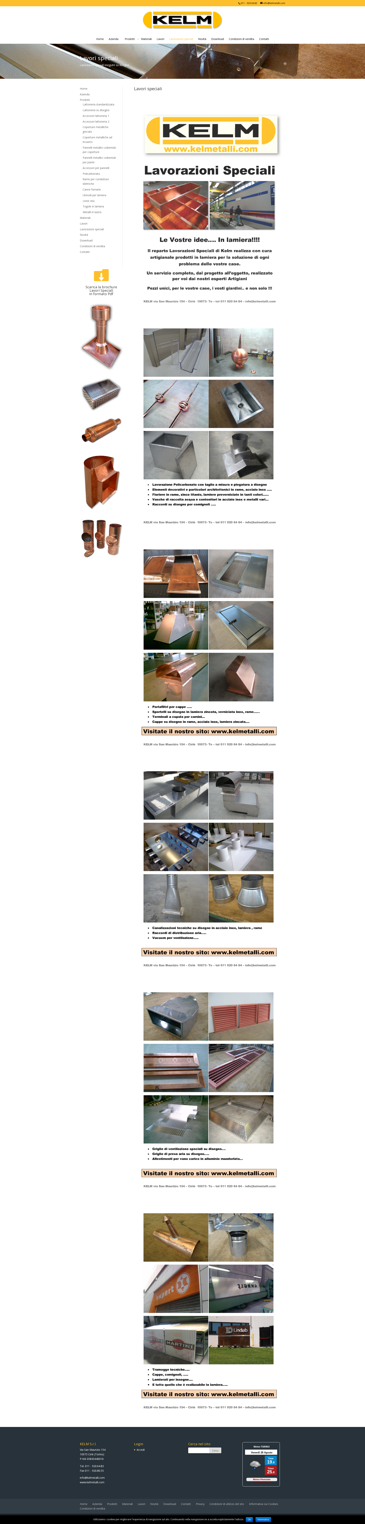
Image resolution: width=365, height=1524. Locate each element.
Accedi (141, 1450)
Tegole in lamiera (93, 206)
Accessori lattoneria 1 (96, 116)
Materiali (146, 39)
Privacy (200, 1504)
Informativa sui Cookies (263, 1504)
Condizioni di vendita (241, 39)
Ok (249, 1519)
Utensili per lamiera (94, 195)
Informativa (263, 1519)
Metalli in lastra (92, 212)
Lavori (160, 39)
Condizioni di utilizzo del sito (226, 1504)
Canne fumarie (92, 189)
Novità (202, 39)
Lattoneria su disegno (96, 110)
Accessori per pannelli (96, 168)
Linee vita (88, 201)
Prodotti (130, 39)
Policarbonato (91, 173)
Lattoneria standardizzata (98, 104)
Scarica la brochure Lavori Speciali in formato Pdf (101, 290)
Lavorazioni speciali (181, 39)
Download (217, 39)
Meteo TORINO (262, 1446)
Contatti (264, 39)
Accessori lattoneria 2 (96, 121)
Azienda (113, 39)
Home (100, 39)
